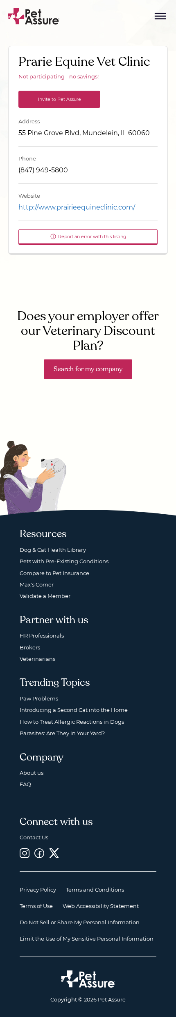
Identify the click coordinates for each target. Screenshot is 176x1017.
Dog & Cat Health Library (53, 549)
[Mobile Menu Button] (160, 16)
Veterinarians (37, 659)
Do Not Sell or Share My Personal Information (80, 922)
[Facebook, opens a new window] (39, 853)
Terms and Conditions (95, 889)
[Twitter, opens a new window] (54, 853)
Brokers (30, 647)
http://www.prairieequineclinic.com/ (76, 207)
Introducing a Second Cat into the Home (74, 710)
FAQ (25, 784)
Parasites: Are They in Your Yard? (62, 733)
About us (31, 772)
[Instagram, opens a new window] (24, 853)
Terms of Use (36, 906)
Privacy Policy (38, 889)
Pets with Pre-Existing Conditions (64, 561)
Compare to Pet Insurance (54, 573)
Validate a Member (45, 596)
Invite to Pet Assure (59, 99)
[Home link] (88, 979)
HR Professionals (42, 635)
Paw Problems (39, 698)
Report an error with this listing (92, 236)
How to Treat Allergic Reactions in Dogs (72, 721)
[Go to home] (34, 16)
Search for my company (88, 369)
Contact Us (34, 837)
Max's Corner (37, 584)
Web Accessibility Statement (101, 906)
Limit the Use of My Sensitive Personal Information (86, 938)
